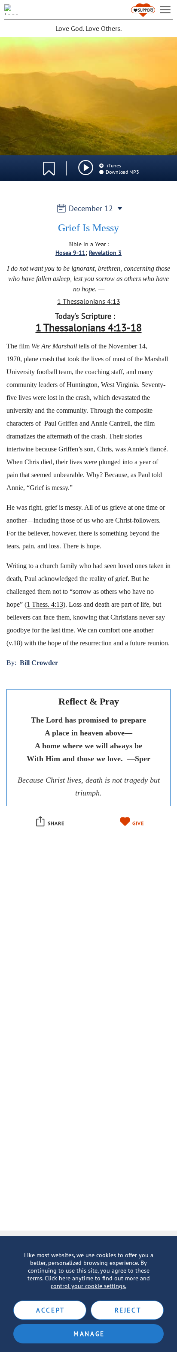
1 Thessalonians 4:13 (88, 301)
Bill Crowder (39, 662)
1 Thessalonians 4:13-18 (89, 327)
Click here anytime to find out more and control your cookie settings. (97, 1282)
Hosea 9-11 (70, 253)
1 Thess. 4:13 (45, 604)
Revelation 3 (105, 253)
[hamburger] (165, 10)
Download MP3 (122, 172)
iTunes (113, 165)
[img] (85, 167)
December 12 (91, 208)
